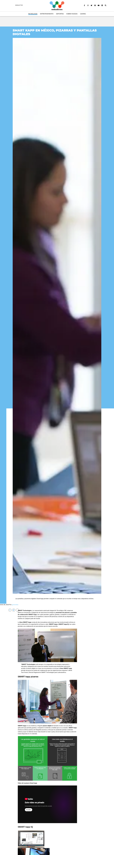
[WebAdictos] (57, 5)
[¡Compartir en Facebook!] (9, 610)
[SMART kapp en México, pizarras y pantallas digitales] (57, 315)
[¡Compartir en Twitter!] (13, 610)
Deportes (60, 14)
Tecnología (32, 14)
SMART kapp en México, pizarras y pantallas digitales (55, 32)
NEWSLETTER (19, 5)
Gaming (83, 14)
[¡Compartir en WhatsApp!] (17, 610)
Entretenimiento (46, 14)
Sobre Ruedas (71, 14)
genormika (15, 604)
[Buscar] (105, 5)
